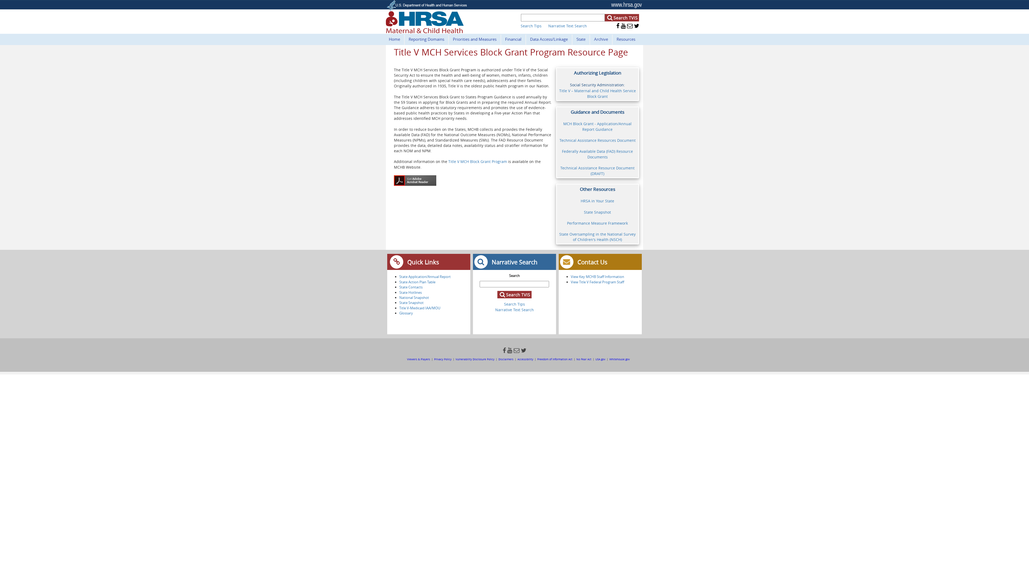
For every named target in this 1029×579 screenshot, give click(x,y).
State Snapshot (597, 212)
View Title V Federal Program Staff (597, 282)
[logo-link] (425, 32)
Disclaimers (505, 359)
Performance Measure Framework (597, 223)
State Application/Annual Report (425, 276)
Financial (513, 39)
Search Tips (531, 25)
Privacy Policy (443, 359)
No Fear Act (583, 359)
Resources (626, 39)
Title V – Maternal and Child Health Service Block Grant (597, 93)
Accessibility (525, 359)
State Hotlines (410, 292)
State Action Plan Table (417, 282)
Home (394, 39)
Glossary (406, 313)
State (581, 39)
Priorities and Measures (475, 39)
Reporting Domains (426, 39)
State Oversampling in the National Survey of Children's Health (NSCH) (597, 237)
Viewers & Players (419, 359)
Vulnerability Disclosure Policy (475, 359)
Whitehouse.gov (619, 359)
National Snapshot (414, 297)
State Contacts (411, 287)
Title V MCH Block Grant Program (478, 161)
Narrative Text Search (567, 25)
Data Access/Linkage (549, 39)
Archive (601, 39)
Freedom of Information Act (555, 359)
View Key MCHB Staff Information (597, 276)
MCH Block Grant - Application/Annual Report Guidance (597, 126)
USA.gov (600, 359)
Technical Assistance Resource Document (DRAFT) (597, 170)
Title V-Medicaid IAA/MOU (419, 308)
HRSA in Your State (597, 200)
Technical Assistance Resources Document (598, 140)
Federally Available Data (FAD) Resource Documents (597, 154)
